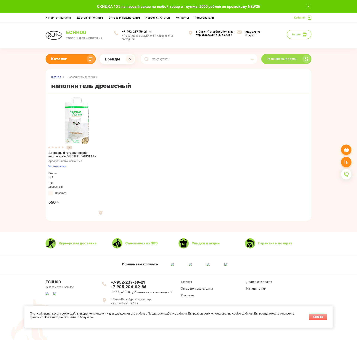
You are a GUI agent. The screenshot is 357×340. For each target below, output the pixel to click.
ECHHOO (76, 32)
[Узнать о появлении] (100, 212)
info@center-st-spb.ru (253, 34)
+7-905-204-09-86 (128, 287)
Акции (296, 34)
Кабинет (299, 17)
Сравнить (61, 193)
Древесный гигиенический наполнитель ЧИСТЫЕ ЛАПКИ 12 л (72, 154)
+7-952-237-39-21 (134, 31)
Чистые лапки (57, 166)
